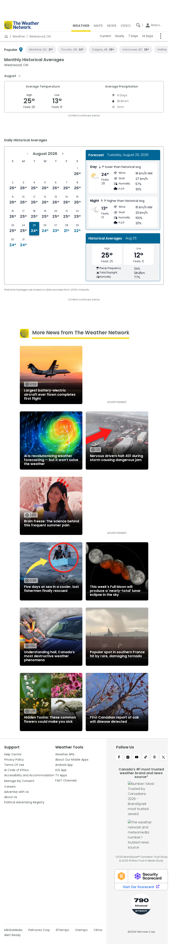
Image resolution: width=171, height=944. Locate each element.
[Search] (138, 25)
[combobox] (12, 76)
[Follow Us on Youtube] (136, 757)
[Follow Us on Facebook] (118, 757)
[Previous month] (27, 153)
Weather (19, 36)
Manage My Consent (19, 781)
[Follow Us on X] (163, 757)
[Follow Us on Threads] (154, 757)
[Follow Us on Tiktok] (145, 757)
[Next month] (63, 153)
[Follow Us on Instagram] (127, 757)
